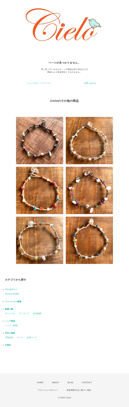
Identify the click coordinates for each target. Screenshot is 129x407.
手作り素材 (10, 333)
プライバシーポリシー (48, 390)
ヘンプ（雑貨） (12, 325)
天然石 (8, 345)
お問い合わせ (90, 83)
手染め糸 (9, 337)
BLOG (70, 382)
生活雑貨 (37, 313)
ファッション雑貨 (13, 301)
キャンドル (10, 313)
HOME (40, 382)
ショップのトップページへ (39, 83)
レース (20, 337)
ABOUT (55, 382)
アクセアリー (11, 289)
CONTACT (87, 382)
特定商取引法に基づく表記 (79, 390)
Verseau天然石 (12, 294)
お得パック (32, 337)
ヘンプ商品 (10, 321)
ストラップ (24, 313)
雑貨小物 (9, 309)
